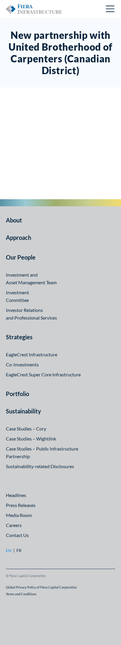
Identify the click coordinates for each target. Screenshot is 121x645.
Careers (14, 525)
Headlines (16, 495)
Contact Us (17, 535)
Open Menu (110, 9)
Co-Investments (22, 364)
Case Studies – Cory (26, 428)
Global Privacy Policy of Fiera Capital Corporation (41, 587)
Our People (21, 257)
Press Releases (21, 505)
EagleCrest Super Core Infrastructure (43, 374)
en (8, 550)
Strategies (19, 336)
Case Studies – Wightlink (31, 438)
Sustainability (23, 411)
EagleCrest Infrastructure (31, 354)
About (14, 220)
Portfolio (17, 393)
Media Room (19, 515)
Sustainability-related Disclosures (40, 466)
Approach (18, 237)
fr (18, 550)
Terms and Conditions (21, 594)
